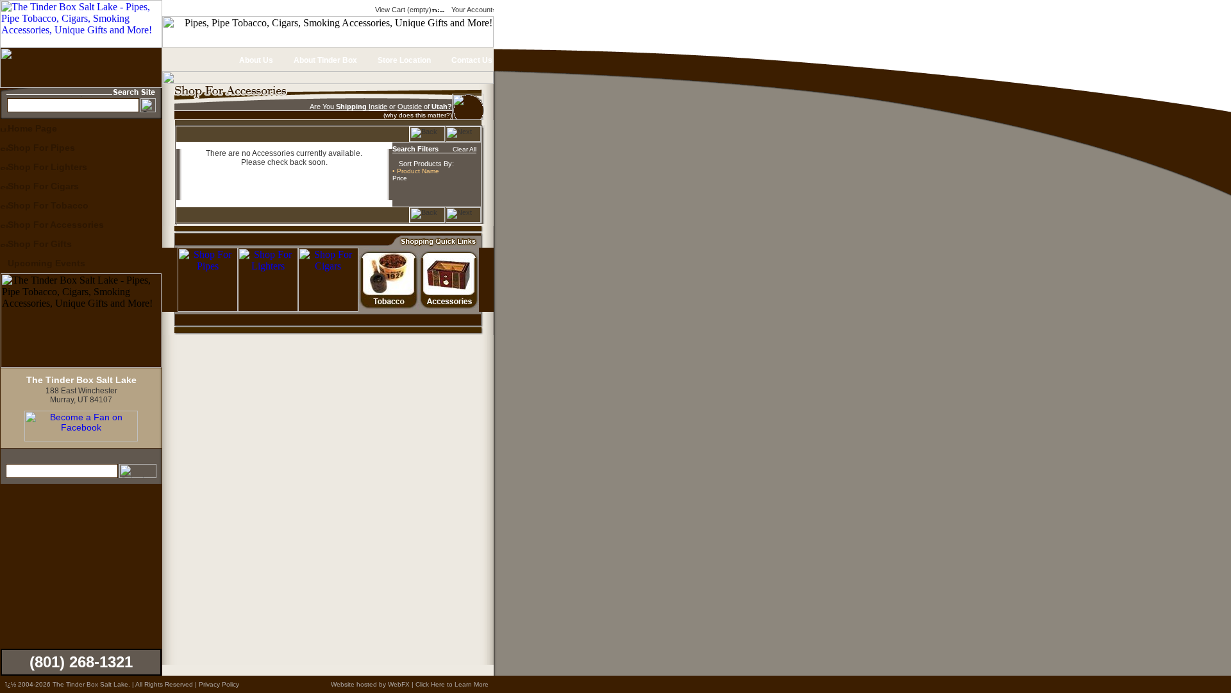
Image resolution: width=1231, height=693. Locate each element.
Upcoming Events (46, 263)
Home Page (32, 128)
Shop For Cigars (43, 186)
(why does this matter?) (417, 115)
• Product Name (415, 171)
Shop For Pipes (41, 147)
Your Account (470, 9)
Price (399, 178)
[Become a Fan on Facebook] (81, 438)
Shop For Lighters (47, 167)
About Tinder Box (324, 60)
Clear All (464, 149)
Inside (378, 106)
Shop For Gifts (40, 244)
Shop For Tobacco (48, 205)
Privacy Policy (219, 684)
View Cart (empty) (402, 9)
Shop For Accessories (56, 224)
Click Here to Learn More (452, 684)
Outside (410, 106)
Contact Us (470, 60)
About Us (255, 60)
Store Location (403, 60)
